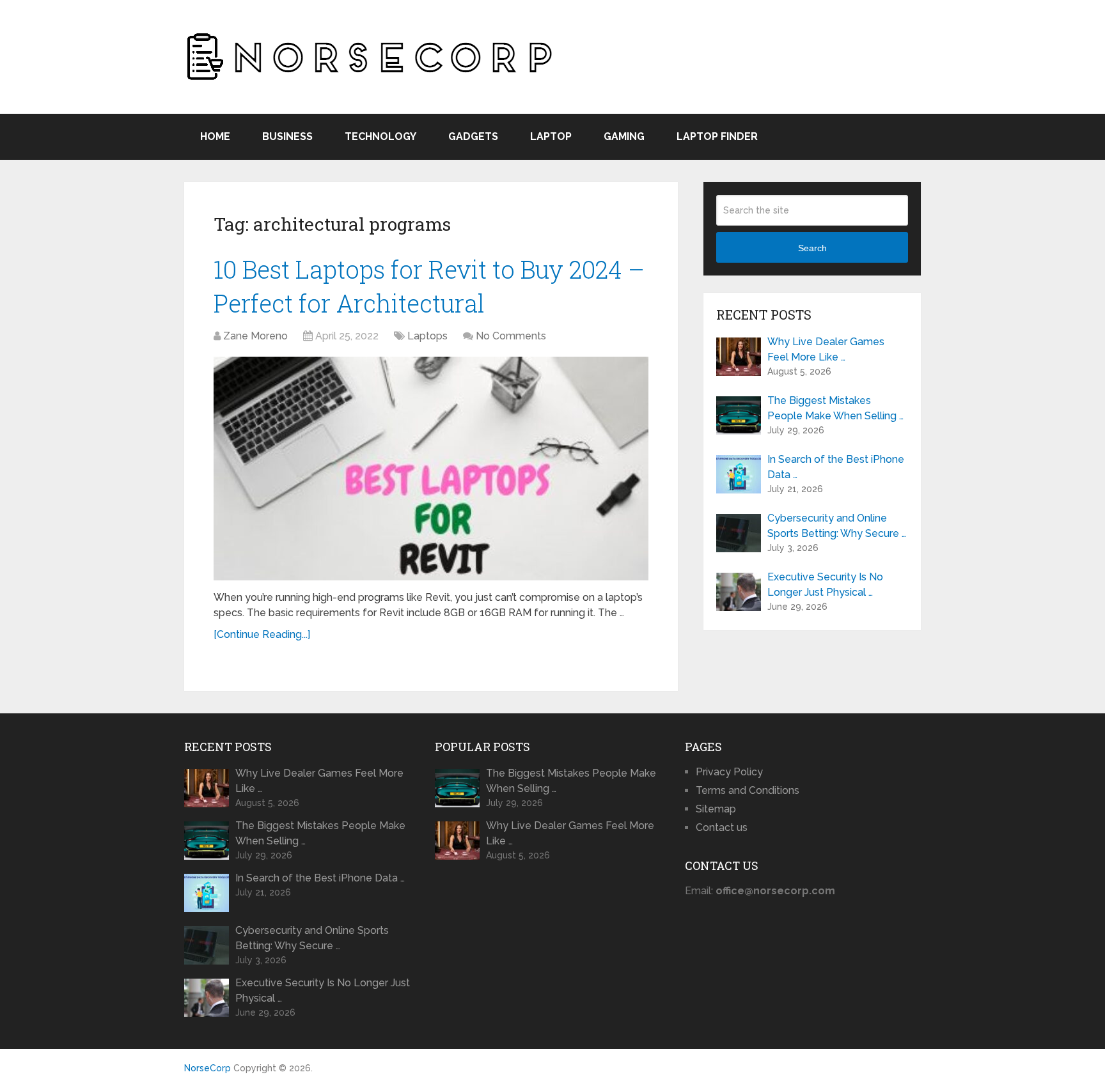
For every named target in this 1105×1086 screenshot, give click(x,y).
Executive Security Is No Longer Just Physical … (825, 584)
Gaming (624, 136)
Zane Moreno (255, 336)
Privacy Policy (729, 772)
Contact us (722, 827)
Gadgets (473, 136)
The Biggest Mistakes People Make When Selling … (835, 408)
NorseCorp (207, 1068)
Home (215, 136)
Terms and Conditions (747, 790)
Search (812, 248)
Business (287, 136)
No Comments (511, 336)
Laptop (551, 136)
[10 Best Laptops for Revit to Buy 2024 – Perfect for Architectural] (431, 468)
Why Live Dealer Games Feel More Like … (825, 349)
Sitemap (716, 809)
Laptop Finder (717, 136)
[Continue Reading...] (262, 634)
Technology (380, 136)
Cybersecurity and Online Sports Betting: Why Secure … (836, 525)
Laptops (427, 336)
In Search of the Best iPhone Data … (835, 467)
